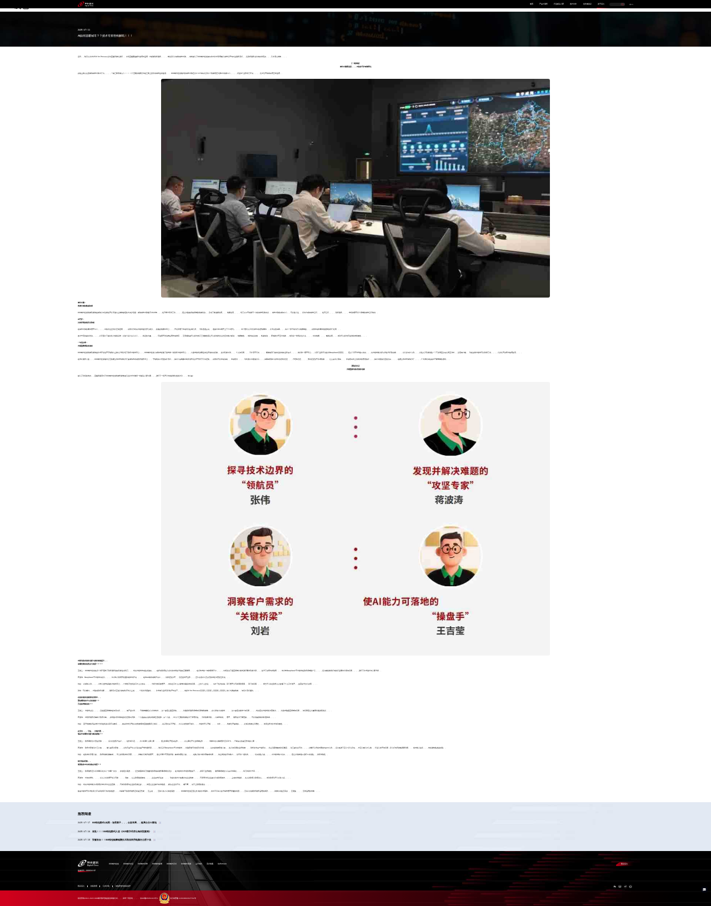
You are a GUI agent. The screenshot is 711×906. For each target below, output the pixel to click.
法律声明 (106, 886)
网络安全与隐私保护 (123, 886)
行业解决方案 (559, 4)
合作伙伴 (573, 4)
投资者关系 (587, 4)
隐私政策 (94, 886)
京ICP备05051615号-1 (149, 898)
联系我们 (624, 864)
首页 (531, 4)
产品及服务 (543, 4)
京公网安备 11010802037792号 (183, 898)
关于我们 (601, 4)
